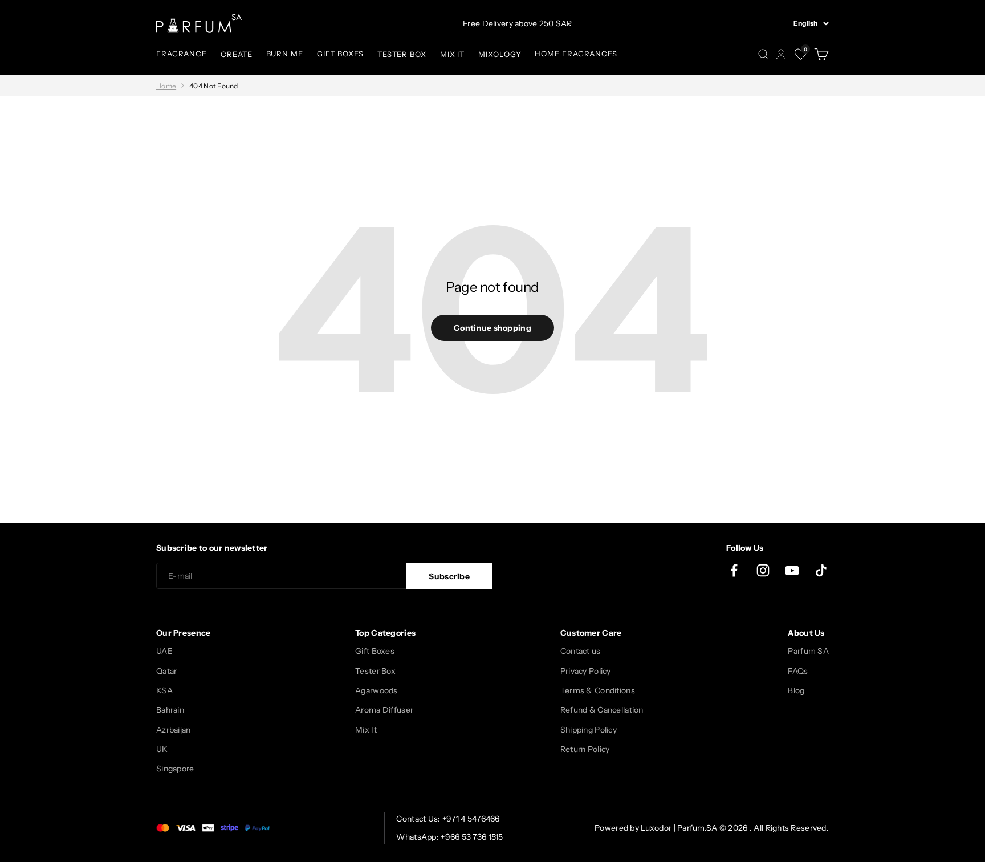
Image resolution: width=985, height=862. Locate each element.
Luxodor (656, 828)
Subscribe (449, 576)
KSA (164, 690)
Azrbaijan (173, 730)
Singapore (175, 768)
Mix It (366, 730)
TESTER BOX (401, 54)
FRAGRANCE (181, 53)
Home (166, 86)
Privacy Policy (585, 671)
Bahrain (170, 710)
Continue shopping (492, 328)
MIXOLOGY (499, 54)
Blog (796, 690)
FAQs (798, 671)
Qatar (166, 671)
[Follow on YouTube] (792, 570)
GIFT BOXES (340, 53)
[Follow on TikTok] (821, 570)
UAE (164, 651)
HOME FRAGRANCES (576, 53)
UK (162, 749)
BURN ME (284, 53)
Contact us (580, 651)
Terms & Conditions (597, 690)
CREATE (236, 54)
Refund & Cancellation (602, 710)
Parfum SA (808, 651)
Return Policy (585, 749)
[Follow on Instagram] (763, 570)
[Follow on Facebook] (734, 570)
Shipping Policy (588, 730)
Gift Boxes (374, 651)
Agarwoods (376, 690)
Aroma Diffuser (384, 710)
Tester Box (375, 671)
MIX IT (452, 54)
